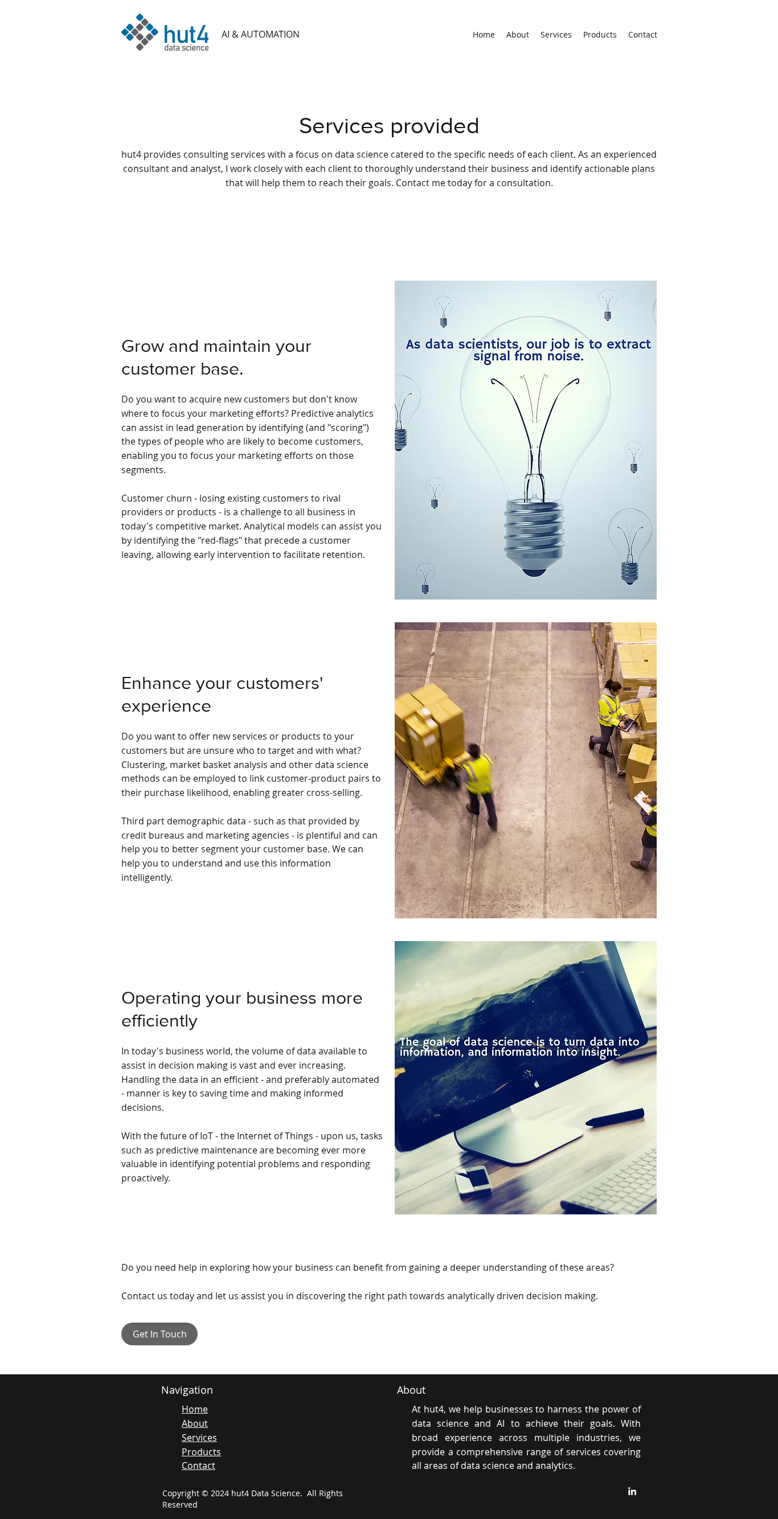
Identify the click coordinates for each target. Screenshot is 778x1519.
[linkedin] (632, 1491)
